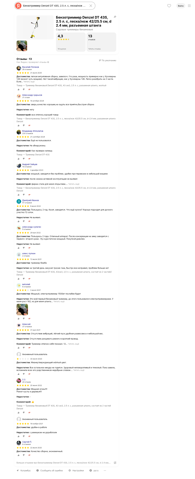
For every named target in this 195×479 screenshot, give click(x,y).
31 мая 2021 (35, 330)
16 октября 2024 (37, 101)
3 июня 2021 (35, 290)
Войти (181, 6)
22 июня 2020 (36, 448)
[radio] (19, 89)
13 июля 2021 (36, 259)
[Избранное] (169, 6)
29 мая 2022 (35, 233)
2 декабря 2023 (36, 170)
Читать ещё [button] (29, 81)
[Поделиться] (115, 16)
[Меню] (189, 6)
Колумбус (26, 470)
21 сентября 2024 (37, 137)
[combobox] (54, 5)
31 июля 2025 (36, 73)
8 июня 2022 (35, 206)
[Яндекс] (18, 6)
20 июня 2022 (36, 385)
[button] (22, 46)
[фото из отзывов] (22, 310)
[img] (23, 73)
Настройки (78, 470)
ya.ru (96, 470)
